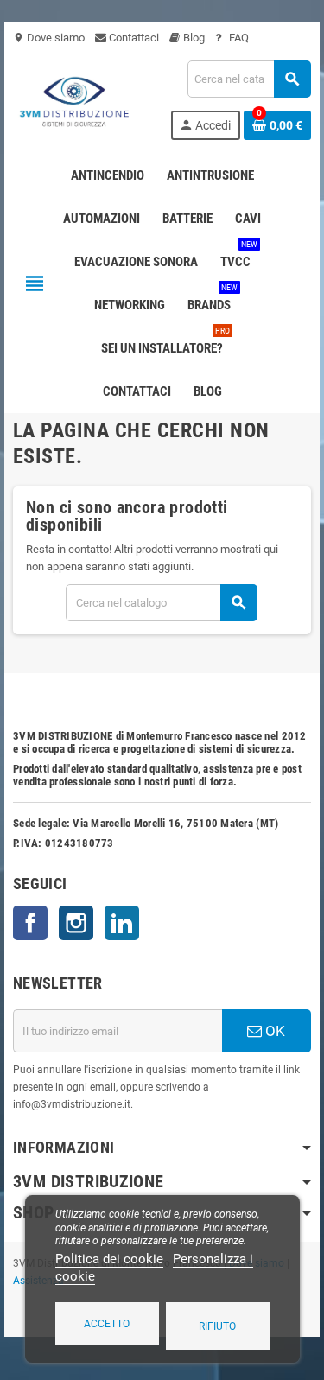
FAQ (237, 37)
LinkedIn (122, 923)
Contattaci (132, 37)
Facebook (30, 923)
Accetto (107, 1324)
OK (273, 1031)
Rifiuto (217, 1326)
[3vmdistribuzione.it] (72, 98)
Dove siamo (49, 37)
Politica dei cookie (109, 1259)
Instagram (76, 923)
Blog (193, 37)
